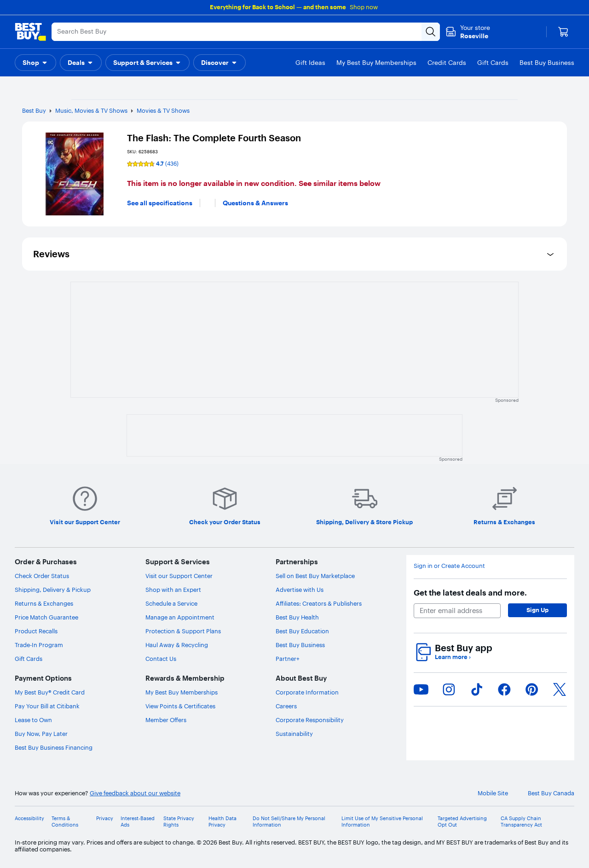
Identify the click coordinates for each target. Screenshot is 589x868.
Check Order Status (42, 575)
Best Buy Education (302, 631)
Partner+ (288, 658)
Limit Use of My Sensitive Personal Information (382, 821)
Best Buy (34, 110)
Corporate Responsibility (310, 719)
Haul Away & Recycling (176, 644)
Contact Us (160, 658)
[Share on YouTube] (421, 689)
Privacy (104, 819)
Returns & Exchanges (44, 603)
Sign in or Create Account (449, 565)
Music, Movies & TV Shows (91, 110)
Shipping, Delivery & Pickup (53, 589)
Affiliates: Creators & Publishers (319, 603)
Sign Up (537, 609)
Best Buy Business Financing (53, 747)
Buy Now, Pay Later (41, 733)
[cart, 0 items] (563, 31)
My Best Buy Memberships (181, 692)
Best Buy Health (297, 617)
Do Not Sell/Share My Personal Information (289, 821)
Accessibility (29, 819)
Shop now (364, 7)
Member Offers (165, 719)
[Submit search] (431, 32)
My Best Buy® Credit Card (50, 692)
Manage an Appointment (179, 617)
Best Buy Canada (551, 793)
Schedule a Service (171, 603)
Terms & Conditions (65, 821)
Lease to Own (33, 719)
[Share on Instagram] (448, 689)
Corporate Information (307, 692)
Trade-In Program (39, 644)
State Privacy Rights (178, 821)
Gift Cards (28, 658)
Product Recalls (36, 631)
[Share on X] (559, 689)
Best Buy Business (300, 644)
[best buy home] (30, 32)
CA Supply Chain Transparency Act (521, 821)
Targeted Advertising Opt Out (462, 821)
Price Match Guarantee (46, 617)
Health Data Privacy (222, 821)
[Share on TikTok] (476, 689)
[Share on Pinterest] (532, 689)
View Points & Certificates (180, 706)
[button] (35, 62)
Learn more (453, 657)
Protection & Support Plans (183, 631)
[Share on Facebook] (504, 689)
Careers (286, 706)
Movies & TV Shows (163, 110)
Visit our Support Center (179, 575)
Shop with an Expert (173, 589)
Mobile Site (493, 793)
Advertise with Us (299, 589)
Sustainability (294, 733)
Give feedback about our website (135, 793)
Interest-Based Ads (138, 821)
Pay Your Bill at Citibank (47, 706)
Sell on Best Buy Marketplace (315, 575)
